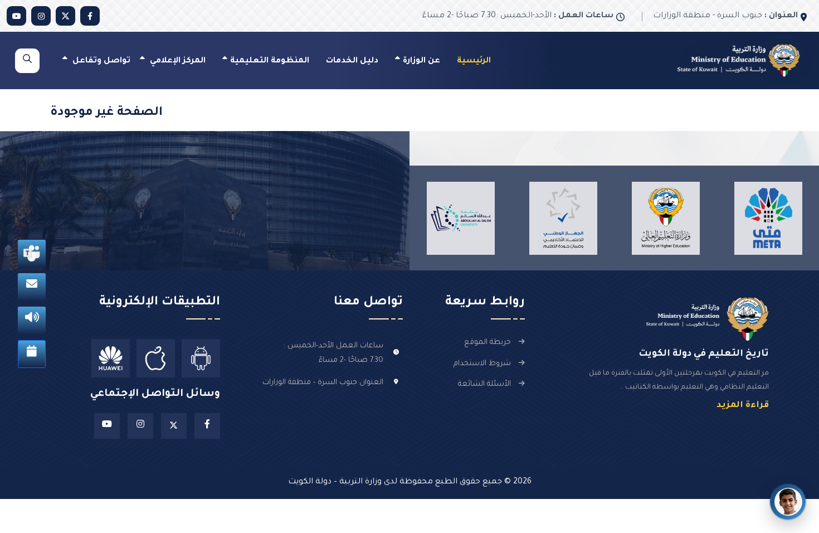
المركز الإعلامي (177, 61)
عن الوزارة (421, 61)
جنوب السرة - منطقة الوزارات (725, 16)
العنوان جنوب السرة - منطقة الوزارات (322, 383)
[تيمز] (32, 254)
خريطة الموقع (487, 342)
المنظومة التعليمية (269, 61)
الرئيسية (474, 61)
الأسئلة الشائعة (484, 384)
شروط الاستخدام (482, 364)
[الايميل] (32, 287)
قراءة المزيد (742, 405)
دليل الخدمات (352, 61)
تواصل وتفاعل (100, 61)
